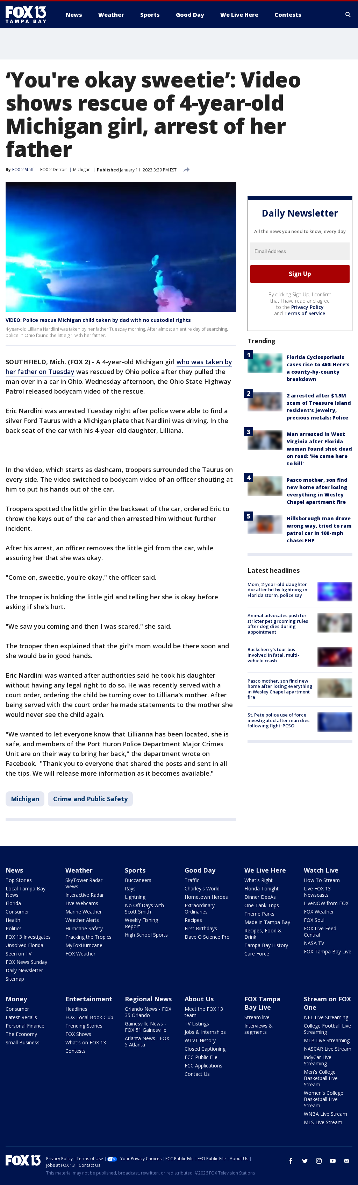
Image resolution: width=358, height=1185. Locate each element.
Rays (130, 888)
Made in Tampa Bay (267, 922)
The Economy (21, 1034)
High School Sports (146, 934)
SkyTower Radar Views (83, 883)
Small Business (23, 1042)
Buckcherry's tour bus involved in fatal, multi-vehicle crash (273, 654)
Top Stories (19, 880)
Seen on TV (18, 953)
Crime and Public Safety (90, 799)
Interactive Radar (84, 894)
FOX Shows (78, 1034)
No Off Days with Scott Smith (144, 908)
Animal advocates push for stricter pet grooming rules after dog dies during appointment (278, 623)
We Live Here (265, 870)
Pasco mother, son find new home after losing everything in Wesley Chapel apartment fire (280, 689)
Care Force (256, 953)
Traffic (192, 880)
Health (13, 920)
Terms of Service (304, 313)
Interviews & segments (258, 1028)
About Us (199, 999)
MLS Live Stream (323, 1122)
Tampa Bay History (266, 945)
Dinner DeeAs (260, 897)
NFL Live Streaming (326, 1017)
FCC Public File (201, 1057)
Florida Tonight (261, 888)
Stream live (257, 1017)
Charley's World (202, 888)
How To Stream (322, 880)
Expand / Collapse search (348, 15)
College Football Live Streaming (327, 1028)
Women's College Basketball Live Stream (323, 1099)
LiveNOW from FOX (326, 903)
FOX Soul (314, 920)
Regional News (148, 999)
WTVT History (200, 1040)
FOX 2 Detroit (53, 169)
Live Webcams (81, 903)
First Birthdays (201, 928)
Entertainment (88, 999)
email (346, 1160)
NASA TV (314, 943)
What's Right (258, 880)
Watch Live (321, 870)
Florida (13, 903)
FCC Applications (203, 1065)
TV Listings (197, 1023)
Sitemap (15, 978)
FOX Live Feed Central (320, 931)
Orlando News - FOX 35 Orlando (148, 1012)
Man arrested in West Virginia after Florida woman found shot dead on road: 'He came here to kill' (319, 449)
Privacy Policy (307, 307)
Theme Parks (259, 913)
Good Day (200, 870)
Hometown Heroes (206, 897)
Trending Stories (83, 1025)
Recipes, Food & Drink (263, 933)
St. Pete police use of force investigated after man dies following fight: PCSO (278, 720)
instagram (318, 1160)
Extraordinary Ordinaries (200, 908)
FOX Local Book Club (89, 1017)
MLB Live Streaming (327, 1040)
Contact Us (197, 1074)
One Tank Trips (261, 905)
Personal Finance (25, 1025)
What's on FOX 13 (85, 1042)
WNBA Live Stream (325, 1113)
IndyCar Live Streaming (317, 1060)
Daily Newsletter (24, 970)
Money (16, 999)
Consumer (17, 911)
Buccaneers (138, 880)
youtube (332, 1160)
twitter (304, 1160)
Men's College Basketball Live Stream (321, 1078)
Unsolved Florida (24, 945)
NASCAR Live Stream (327, 1048)
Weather (79, 870)
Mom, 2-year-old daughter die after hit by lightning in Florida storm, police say (277, 589)
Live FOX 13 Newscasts (317, 891)
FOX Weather (80, 953)
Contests (75, 1051)
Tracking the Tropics (88, 936)
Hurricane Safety (84, 928)
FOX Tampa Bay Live (327, 951)
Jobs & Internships (205, 1032)
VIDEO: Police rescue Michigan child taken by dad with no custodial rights (98, 320)
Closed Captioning (205, 1048)
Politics (14, 928)
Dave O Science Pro (207, 936)
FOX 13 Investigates (28, 936)
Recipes (193, 920)
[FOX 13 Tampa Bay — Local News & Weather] (29, 14)
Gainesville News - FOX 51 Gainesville (145, 1026)
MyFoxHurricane (83, 945)
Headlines (76, 1009)
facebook (290, 1160)
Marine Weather (83, 911)
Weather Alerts (82, 920)
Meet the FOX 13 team (204, 1012)
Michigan (82, 169)
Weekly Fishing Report (141, 923)
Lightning (135, 897)
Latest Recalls (21, 1017)
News (14, 870)
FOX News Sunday (26, 962)
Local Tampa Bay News (25, 891)
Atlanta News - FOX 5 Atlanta (147, 1041)
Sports (135, 870)
